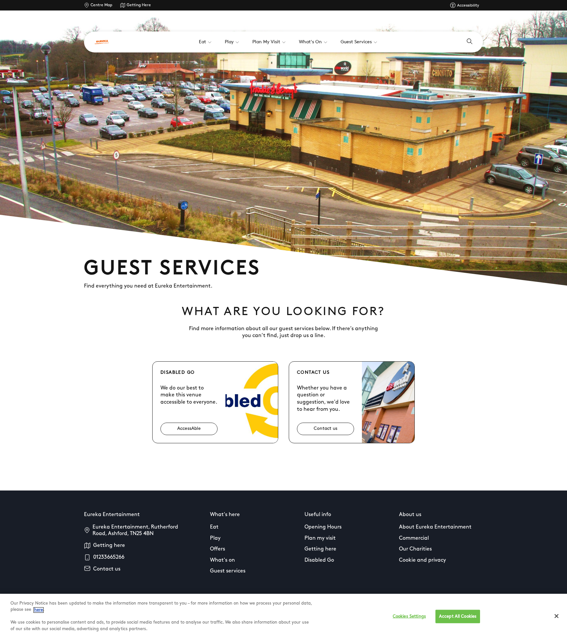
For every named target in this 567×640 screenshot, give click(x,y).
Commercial (414, 538)
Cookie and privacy (422, 560)
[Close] (556, 616)
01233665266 (108, 557)
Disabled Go (319, 560)
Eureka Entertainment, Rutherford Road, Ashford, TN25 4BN (135, 530)
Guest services (227, 571)
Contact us (106, 569)
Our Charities (415, 549)
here (38, 610)
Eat (214, 527)
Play (215, 538)
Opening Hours (323, 527)
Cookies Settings (409, 616)
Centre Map (101, 5)
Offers (217, 549)
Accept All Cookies (457, 616)
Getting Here (139, 5)
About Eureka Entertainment (435, 527)
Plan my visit (320, 538)
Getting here (109, 545)
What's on (222, 560)
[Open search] (469, 42)
